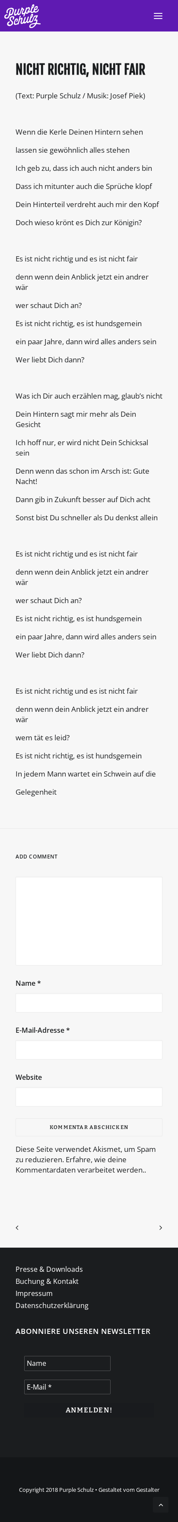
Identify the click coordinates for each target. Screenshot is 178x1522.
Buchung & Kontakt (47, 1281)
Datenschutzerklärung (52, 1305)
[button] (158, 15)
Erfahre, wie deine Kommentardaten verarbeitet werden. (80, 1164)
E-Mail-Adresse (43, 1030)
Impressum (34, 1293)
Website (29, 1077)
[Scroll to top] (160, 1504)
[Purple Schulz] (22, 16)
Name (28, 983)
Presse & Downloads (49, 1269)
